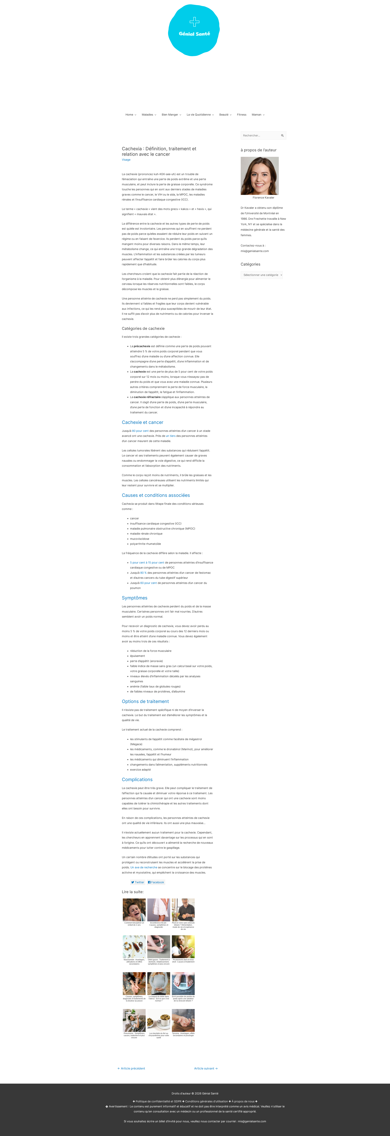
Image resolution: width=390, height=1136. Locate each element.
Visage (126, 159)
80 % (143, 572)
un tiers (171, 435)
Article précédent (131, 1068)
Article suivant (206, 1068)
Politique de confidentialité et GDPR (158, 1101)
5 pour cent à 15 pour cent (147, 562)
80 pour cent (140, 430)
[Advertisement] (195, 86)
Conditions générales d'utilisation (206, 1101)
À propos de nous (243, 1101)
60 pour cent (148, 583)
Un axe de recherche (143, 867)
